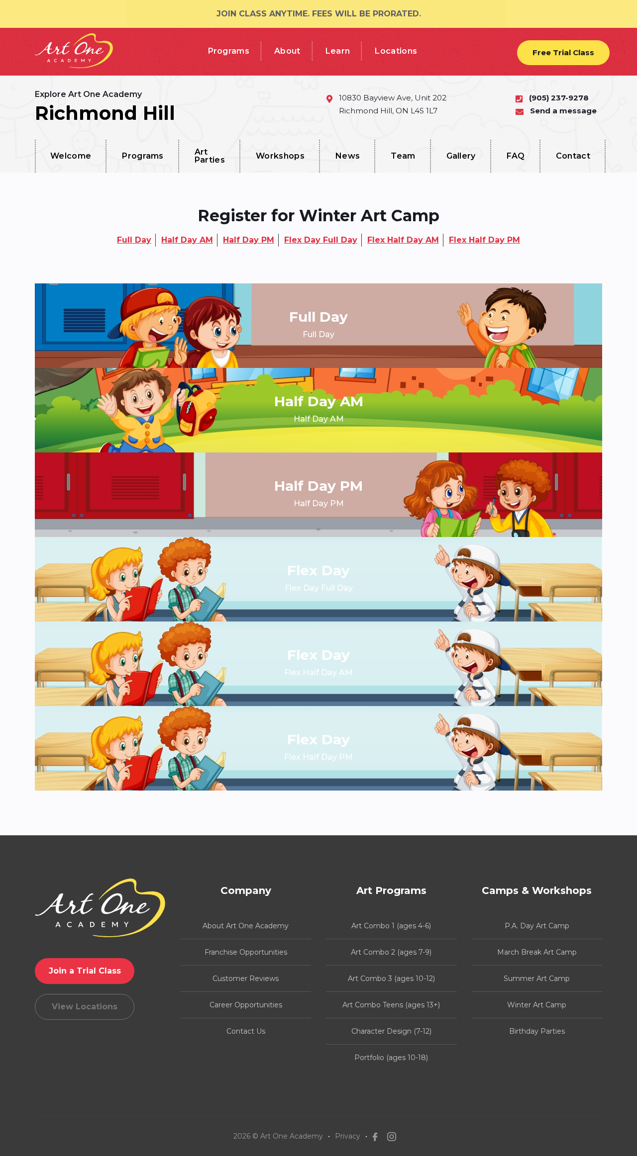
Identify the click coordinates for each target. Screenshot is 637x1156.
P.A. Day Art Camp (537, 925)
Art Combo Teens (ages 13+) (391, 1004)
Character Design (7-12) (391, 1031)
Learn (337, 51)
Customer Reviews (245, 978)
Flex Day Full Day (320, 240)
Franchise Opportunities (246, 952)
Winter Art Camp (536, 1004)
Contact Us (245, 1031)
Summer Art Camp (537, 978)
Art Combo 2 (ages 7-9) (391, 952)
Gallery (461, 156)
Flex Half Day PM (484, 240)
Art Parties (210, 156)
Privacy (347, 1136)
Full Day (134, 240)
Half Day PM (248, 240)
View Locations (84, 1006)
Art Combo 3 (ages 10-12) (391, 978)
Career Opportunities (246, 1004)
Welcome (70, 156)
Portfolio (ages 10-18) (391, 1057)
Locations (396, 51)
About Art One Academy (246, 925)
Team (403, 156)
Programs (229, 51)
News (347, 156)
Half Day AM (187, 240)
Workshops (280, 156)
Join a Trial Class (85, 971)
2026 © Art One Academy (278, 1136)
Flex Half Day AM (403, 240)
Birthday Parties (537, 1031)
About (287, 51)
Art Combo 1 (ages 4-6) (391, 925)
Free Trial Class (563, 52)
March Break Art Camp (537, 952)
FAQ (516, 156)
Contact (573, 156)
